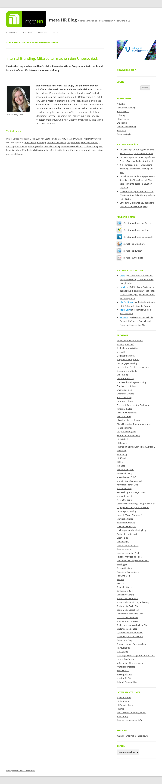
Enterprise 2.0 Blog (125, 393)
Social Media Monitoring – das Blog (133, 602)
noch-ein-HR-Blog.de (126, 526)
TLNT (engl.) (122, 651)
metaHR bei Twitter (132, 250)
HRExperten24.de (125, 705)
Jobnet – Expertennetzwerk (129, 480)
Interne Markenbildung (72, 146)
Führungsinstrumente (16, 146)
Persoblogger (123, 541)
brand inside (30, 142)
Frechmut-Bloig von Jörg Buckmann (133, 405)
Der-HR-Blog (122, 374)
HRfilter (120, 708)
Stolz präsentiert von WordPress (20, 770)
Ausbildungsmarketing (127, 348)
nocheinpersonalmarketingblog (131, 530)
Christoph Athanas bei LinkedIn (138, 236)
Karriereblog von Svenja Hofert (131, 492)
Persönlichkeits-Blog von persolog (133, 560)
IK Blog (120, 462)
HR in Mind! (122, 439)
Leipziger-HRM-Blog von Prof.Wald (133, 507)
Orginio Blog (122, 537)
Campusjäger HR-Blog (127, 363)
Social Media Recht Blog (128, 606)
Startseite (11, 32)
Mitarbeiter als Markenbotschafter (38, 150)
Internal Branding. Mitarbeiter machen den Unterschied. (52, 58)
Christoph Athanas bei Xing (136, 230)
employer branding (90, 142)
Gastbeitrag (50, 138)
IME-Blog (121, 465)
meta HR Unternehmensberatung (132, 735)
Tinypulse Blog (123, 647)
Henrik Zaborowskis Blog (128, 435)
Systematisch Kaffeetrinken (130, 632)
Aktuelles (66, 138)
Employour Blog (124, 389)
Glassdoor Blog (124, 416)
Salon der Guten (124, 587)
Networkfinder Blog (126, 522)
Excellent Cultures (125, 401)
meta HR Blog (63, 20)
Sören (122, 275)
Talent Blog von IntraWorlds (130, 636)
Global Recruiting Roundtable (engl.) (133, 424)
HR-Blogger (122, 443)
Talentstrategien (124, 134)
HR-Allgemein (86, 138)
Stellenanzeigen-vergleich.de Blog (132, 625)
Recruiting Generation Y (128, 571)
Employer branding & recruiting (131, 382)
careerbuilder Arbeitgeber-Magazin (133, 367)
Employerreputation (126, 386)
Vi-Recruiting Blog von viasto (130, 663)
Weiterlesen (14, 131)
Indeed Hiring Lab (125, 469)
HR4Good (121, 458)
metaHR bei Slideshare (134, 243)
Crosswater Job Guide (127, 370)
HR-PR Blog (122, 454)
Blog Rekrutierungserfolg (128, 359)
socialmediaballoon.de (127, 617)
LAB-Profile (122, 122)
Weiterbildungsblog (126, 666)
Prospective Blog (124, 568)
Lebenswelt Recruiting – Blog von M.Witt (136, 503)
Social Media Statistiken (128, 609)
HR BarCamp (123, 701)
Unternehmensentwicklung (83, 150)
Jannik (122, 287)
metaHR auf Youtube (133, 257)
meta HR (42, 32)
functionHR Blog (124, 408)
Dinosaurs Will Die (125, 378)
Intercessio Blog (124, 473)
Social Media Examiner (127, 598)
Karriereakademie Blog (127, 484)
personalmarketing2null (128, 553)
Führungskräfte (35, 146)
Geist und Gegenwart (127, 412)
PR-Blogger (122, 564)
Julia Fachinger (126, 302)
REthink (120, 579)
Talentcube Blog (124, 640)
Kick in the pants (124, 499)
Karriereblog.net (124, 496)
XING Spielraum (124, 674)
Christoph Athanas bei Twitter (137, 223)
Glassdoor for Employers (128, 420)
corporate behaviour (56, 142)
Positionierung (62, 150)
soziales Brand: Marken (127, 621)
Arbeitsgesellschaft (125, 344)
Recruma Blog (123, 575)
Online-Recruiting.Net (127, 534)
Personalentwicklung (126, 126)
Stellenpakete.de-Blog (127, 628)
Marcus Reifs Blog (125, 518)
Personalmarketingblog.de (129, 556)
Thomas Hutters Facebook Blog (131, 644)
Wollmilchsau (123, 670)
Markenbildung (91, 146)
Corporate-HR (73, 142)
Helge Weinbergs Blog (127, 431)
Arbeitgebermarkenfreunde (130, 340)
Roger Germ (125, 309)
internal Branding (52, 146)
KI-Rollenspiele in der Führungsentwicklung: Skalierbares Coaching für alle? (136, 168)
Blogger (27, 32)
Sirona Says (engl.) (125, 594)
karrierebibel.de (124, 488)
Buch (55, 32)
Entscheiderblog (124, 397)
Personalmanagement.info (129, 720)
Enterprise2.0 (123, 111)
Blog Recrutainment (126, 355)
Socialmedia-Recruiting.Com (130, 613)
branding (41, 142)
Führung (75, 138)
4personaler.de (124, 697)
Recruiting (121, 130)
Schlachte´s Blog (125, 590)
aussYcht (121, 352)
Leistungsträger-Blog (126, 511)
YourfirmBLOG (124, 678)
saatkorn (121, 583)
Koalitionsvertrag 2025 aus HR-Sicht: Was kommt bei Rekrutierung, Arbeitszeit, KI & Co (137, 195)
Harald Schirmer (124, 427)
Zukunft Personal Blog (127, 681)
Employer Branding (126, 107)
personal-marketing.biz (127, 545)
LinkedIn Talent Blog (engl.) (129, 515)
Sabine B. (124, 317)
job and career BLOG (126, 477)
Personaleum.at (124, 549)
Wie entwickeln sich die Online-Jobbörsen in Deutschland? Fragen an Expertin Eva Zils (136, 321)
